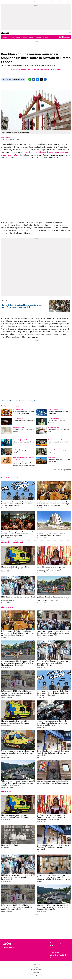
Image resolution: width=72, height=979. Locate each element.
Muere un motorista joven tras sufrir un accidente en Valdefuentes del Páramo (15, 568)
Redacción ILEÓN (6, 137)
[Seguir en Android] (50, 945)
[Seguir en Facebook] (55, 955)
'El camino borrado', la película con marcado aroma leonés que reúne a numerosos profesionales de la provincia (17, 534)
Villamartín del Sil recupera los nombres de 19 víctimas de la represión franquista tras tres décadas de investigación (18, 783)
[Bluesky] (37, 79)
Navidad (36, 401)
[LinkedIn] (45, 79)
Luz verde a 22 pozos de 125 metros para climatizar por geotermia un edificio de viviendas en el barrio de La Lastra (51, 534)
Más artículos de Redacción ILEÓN (12, 542)
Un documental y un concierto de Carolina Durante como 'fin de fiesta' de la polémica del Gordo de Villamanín (17, 504)
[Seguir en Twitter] (53, 955)
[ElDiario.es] (64, 37)
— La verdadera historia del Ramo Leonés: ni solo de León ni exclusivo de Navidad (31, 69)
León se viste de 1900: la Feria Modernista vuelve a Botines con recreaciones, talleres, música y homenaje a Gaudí (16, 693)
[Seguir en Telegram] (57, 955)
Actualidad (5, 37)
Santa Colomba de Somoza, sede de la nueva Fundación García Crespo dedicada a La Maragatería (53, 753)
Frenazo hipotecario (27, 1)
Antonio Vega (40, 508)
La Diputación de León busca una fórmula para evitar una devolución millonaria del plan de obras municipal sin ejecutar (54, 504)
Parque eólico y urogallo (52, 1)
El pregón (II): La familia (10, 845)
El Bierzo (45, 37)
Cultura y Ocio (4, 401)
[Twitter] (41, 79)
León (11, 401)
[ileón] (12, 943)
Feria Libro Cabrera (61, 1)
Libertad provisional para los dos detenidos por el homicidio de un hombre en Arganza (52, 782)
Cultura (18, 37)
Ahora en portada (7, 607)
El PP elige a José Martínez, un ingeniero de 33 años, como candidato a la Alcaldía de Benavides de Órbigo (18, 599)
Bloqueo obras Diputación (17, 1)
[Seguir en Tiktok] (65, 955)
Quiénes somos (36, 964)
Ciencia (31, 37)
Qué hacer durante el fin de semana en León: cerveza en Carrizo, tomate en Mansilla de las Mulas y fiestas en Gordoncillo (53, 599)
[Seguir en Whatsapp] (67, 955)
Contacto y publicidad (36, 975)
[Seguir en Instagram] (60, 955)
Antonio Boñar (5, 847)
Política (12, 37)
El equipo (36, 967)
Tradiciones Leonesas (26, 401)
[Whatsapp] (29, 79)
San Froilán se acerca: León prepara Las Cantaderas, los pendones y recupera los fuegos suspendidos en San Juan (51, 569)
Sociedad (24, 37)
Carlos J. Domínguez (6, 697)
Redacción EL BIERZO (7, 787)
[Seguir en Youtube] (62, 955)
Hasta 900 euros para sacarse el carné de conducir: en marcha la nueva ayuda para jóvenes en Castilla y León (52, 723)
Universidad (38, 37)
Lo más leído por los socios (10, 478)
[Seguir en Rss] (51, 957)
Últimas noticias (6, 791)
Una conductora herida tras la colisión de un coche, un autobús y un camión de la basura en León (17, 753)
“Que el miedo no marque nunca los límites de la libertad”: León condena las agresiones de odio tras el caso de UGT (53, 633)
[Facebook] (33, 79)
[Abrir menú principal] (70, 33)
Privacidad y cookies (36, 969)
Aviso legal (36, 972)
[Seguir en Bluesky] (51, 955)
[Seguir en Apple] (53, 945)
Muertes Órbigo (43, 1)
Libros (16, 401)
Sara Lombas (4, 508)
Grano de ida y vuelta (35, 1)
